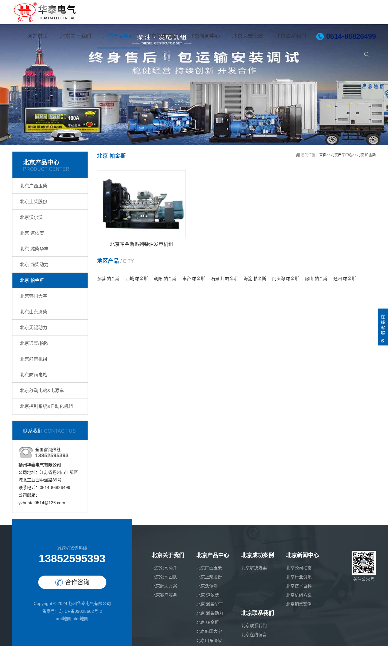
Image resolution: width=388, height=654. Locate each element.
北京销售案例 (299, 604)
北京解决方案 (161, 36)
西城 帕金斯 (136, 278)
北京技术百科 (299, 585)
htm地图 (80, 618)
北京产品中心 (118, 36)
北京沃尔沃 (31, 217)
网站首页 (37, 36)
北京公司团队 (164, 576)
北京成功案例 (257, 555)
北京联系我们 (290, 36)
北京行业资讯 (299, 576)
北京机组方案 (299, 595)
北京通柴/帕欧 (34, 343)
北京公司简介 (164, 567)
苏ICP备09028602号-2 (80, 611)
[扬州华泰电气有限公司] (45, 12)
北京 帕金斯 (32, 280)
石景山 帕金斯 (224, 278)
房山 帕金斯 (316, 278)
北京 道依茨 (32, 233)
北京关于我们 (75, 36)
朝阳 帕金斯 (165, 278)
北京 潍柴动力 (34, 264)
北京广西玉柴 (33, 185)
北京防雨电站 (33, 374)
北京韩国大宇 (33, 296)
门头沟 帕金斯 (285, 278)
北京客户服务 (164, 595)
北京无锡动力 (33, 327)
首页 (322, 155)
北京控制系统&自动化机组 (46, 406)
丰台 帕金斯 (193, 278)
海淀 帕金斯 (255, 278)
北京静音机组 (33, 359)
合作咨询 (77, 582)
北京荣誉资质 (247, 36)
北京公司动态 (299, 567)
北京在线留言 (254, 634)
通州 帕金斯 (344, 278)
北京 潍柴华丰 (34, 248)
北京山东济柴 (33, 311)
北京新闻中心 (204, 36)
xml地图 (63, 618)
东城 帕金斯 (108, 278)
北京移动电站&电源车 (42, 390)
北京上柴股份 (33, 201)
